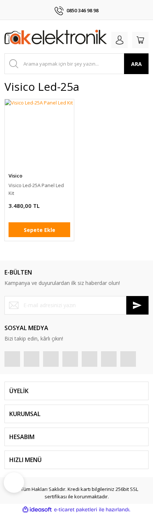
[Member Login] (119, 40)
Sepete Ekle (39, 229)
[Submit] (137, 305)
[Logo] (55, 38)
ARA (136, 63)
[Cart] (140, 40)
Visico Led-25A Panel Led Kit (36, 189)
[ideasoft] (37, 510)
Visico (15, 175)
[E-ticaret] (75, 510)
